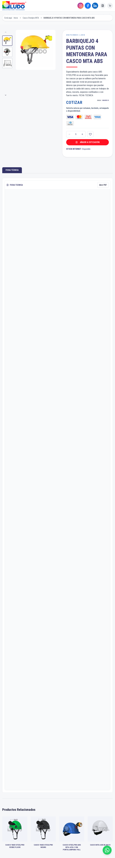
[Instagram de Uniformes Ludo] (80, 6)
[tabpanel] (57, 485)
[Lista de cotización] (102, 5)
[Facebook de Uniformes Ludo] (88, 6)
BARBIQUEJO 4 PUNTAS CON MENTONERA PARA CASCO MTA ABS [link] (69, 18)
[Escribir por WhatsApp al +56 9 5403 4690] (107, 850)
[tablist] (57, 170)
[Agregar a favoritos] (90, 134)
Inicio (16, 18)
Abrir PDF (103, 185)
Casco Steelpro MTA (31, 18)
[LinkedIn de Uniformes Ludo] (95, 6)
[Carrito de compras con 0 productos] (110, 5)
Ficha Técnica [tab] (12, 170)
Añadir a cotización (90, 142)
